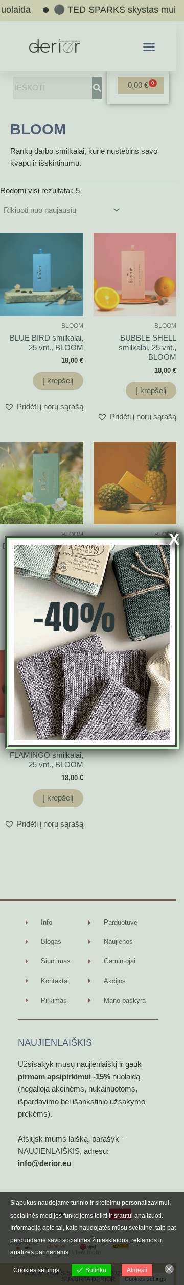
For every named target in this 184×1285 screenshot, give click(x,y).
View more (86, 1252)
